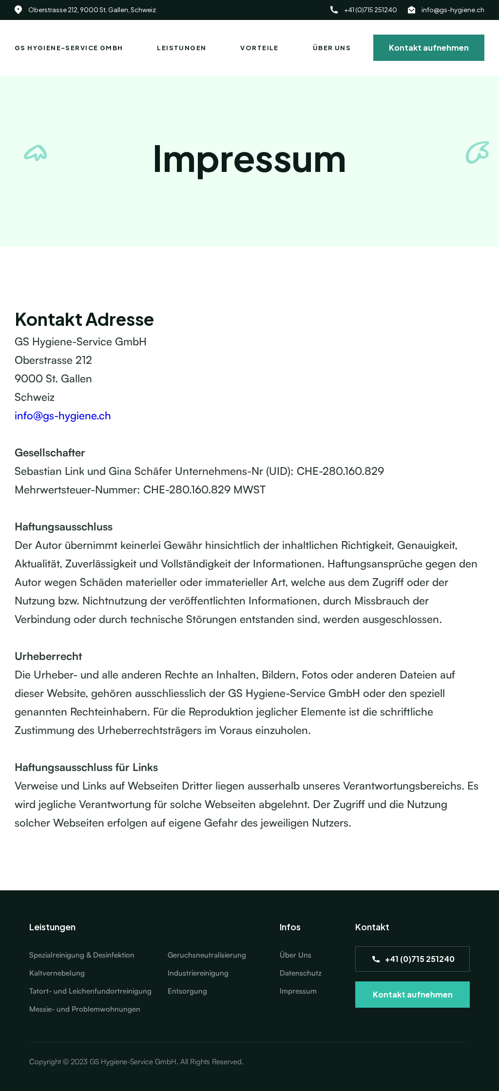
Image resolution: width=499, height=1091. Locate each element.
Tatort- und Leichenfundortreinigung (90, 991)
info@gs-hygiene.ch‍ (63, 415)
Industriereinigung (198, 973)
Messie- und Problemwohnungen (84, 1009)
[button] (181, 48)
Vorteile (259, 48)
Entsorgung (187, 991)
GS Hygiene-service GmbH (69, 48)
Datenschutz (301, 973)
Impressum (298, 991)
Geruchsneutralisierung (207, 954)
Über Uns (295, 954)
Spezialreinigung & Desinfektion (81, 954)
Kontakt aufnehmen (429, 47)
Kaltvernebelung (57, 973)
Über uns (332, 48)
